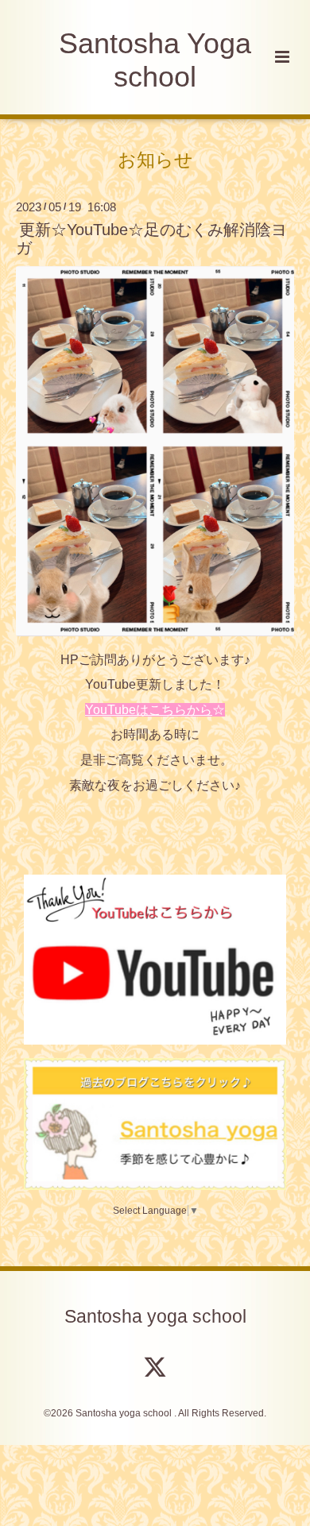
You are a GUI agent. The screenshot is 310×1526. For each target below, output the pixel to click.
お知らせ (155, 159)
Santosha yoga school (155, 1317)
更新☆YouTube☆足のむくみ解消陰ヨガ (151, 239)
